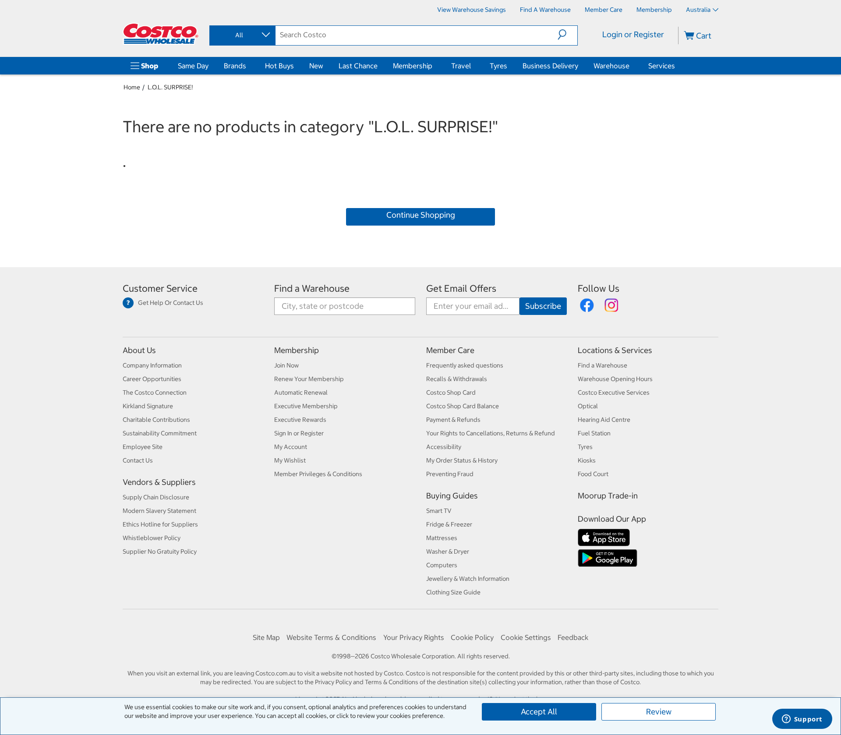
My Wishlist (290, 460)
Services (661, 65)
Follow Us (598, 288)
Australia (698, 10)
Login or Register (633, 34)
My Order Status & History (462, 460)
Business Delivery (550, 65)
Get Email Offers (461, 288)
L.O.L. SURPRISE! (170, 87)
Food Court (593, 474)
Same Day (193, 65)
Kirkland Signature (148, 406)
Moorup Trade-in (608, 496)
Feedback (573, 637)
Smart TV (439, 511)
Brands (235, 65)
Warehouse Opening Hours (615, 379)
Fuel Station (594, 433)
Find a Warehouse (312, 288)
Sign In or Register (299, 433)
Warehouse (611, 65)
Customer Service (160, 288)
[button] (567, 34)
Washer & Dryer (447, 551)
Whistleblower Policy (151, 538)
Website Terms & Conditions (331, 637)
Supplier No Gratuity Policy (160, 551)
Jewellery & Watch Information (467, 579)
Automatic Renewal (301, 392)
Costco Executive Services (614, 392)
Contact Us (138, 460)
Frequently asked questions (464, 365)
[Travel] (472, 65)
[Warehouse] (631, 65)
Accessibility (443, 447)
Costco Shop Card (451, 392)
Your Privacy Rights (413, 637)
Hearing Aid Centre (604, 420)
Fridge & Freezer (449, 524)
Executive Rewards (300, 420)
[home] (161, 34)
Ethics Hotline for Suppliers (160, 524)
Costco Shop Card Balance (462, 406)
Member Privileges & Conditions (318, 474)
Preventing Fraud (450, 474)
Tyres (498, 65)
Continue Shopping (420, 215)
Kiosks (587, 460)
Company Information (152, 365)
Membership (412, 65)
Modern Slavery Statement (159, 511)
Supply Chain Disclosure (156, 497)
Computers (441, 565)
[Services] (676, 65)
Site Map (266, 637)
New (316, 65)
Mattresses (441, 538)
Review (658, 712)
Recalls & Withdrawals (456, 379)
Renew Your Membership (309, 379)
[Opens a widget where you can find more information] (802, 720)
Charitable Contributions (156, 420)
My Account (290, 447)
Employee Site (143, 447)
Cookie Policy (472, 637)
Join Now (286, 365)
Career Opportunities (152, 379)
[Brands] (248, 65)
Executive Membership (306, 406)
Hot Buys (279, 65)
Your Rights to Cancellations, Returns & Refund (490, 433)
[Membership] (434, 65)
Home (132, 87)
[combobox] (242, 35)
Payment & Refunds (453, 420)
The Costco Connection (155, 392)
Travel (461, 65)
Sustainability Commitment (160, 433)
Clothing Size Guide (453, 592)
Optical (588, 406)
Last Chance (358, 65)
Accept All (539, 712)
